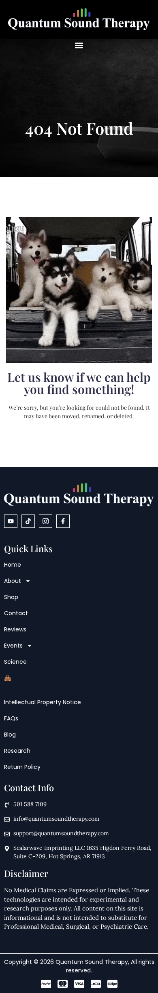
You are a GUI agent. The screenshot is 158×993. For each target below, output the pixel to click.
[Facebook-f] (63, 521)
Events (13, 646)
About (12, 581)
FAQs (11, 718)
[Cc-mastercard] (63, 984)
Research (17, 751)
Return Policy (22, 767)
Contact (16, 613)
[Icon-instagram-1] (45, 521)
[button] (79, 45)
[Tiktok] (28, 521)
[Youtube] (10, 521)
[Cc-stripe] (112, 984)
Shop (11, 597)
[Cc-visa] (79, 984)
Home (12, 565)
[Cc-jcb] (96, 984)
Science (15, 662)
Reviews (15, 629)
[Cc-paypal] (46, 984)
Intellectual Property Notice (42, 702)
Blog (10, 734)
